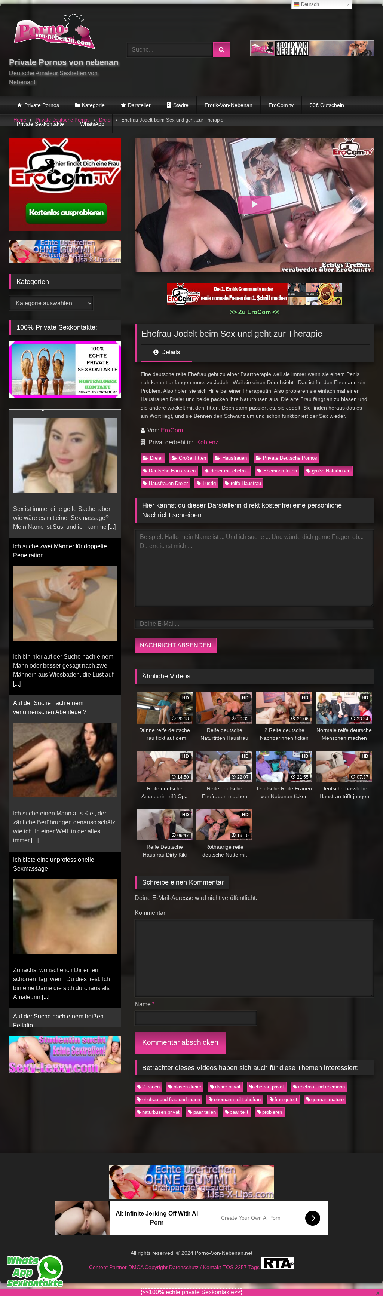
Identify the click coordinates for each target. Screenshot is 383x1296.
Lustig (209, 483)
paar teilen (204, 1112)
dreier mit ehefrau (229, 471)
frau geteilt (286, 1099)
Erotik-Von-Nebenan (228, 105)
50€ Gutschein (327, 105)
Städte (181, 105)
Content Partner (108, 1267)
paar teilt (239, 1112)
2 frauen (151, 1087)
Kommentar (150, 913)
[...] (17, 555)
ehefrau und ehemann (321, 1087)
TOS (229, 1267)
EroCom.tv (281, 105)
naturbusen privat (161, 1112)
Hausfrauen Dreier (168, 483)
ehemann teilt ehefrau (237, 1099)
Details (170, 352)
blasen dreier (187, 1087)
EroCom (172, 430)
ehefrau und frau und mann (171, 1099)
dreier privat (227, 1087)
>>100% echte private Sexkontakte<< (191, 1292)
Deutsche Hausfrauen (172, 471)
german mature (327, 1099)
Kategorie (93, 105)
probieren (272, 1112)
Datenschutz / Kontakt (196, 1267)
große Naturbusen (331, 471)
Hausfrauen (234, 458)
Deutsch (309, 4)
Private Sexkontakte (40, 124)
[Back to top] (360, 1273)
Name (144, 1004)
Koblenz (207, 442)
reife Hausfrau (246, 483)
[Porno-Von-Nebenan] (59, 33)
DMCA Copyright (148, 1267)
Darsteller (139, 105)
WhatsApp (92, 124)
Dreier (156, 458)
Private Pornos (41, 105)
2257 (241, 1267)
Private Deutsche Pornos (290, 458)
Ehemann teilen (280, 471)
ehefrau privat (269, 1087)
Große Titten (192, 458)
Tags (254, 1267)
